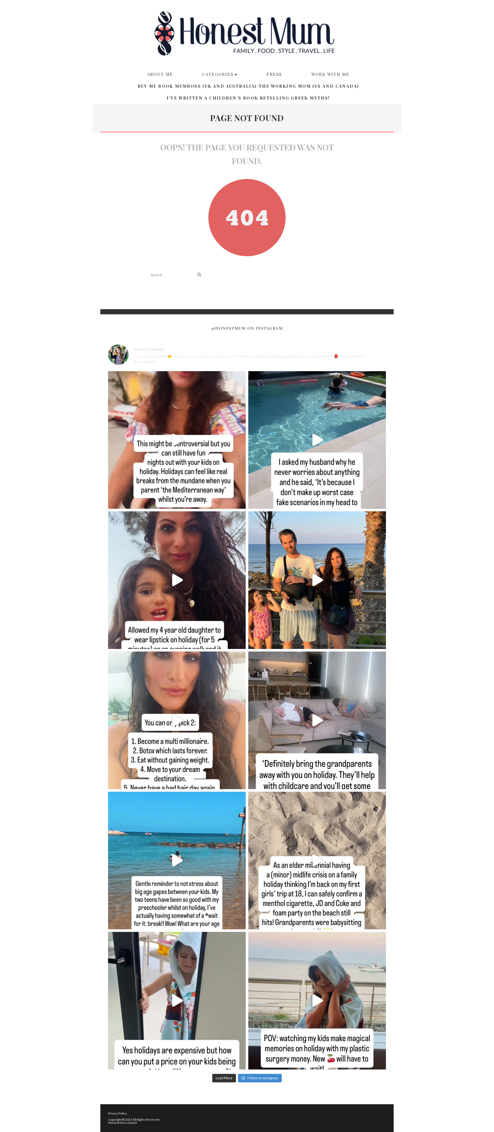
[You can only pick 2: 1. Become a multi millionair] (177, 720)
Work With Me (330, 74)
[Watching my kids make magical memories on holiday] (317, 1000)
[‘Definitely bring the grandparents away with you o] (317, 720)
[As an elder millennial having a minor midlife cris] (317, 860)
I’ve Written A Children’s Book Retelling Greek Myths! (248, 98)
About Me (160, 74)
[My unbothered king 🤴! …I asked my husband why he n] (317, 440)
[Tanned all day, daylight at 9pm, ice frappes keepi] (317, 580)
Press (274, 74)
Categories (218, 74)
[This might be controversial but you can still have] (177, 440)
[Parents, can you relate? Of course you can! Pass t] (177, 1000)
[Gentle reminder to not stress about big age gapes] (177, 860)
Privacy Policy (117, 1113)
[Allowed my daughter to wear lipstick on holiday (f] (177, 580)
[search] (199, 275)
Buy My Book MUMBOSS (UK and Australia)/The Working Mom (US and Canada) (248, 86)
